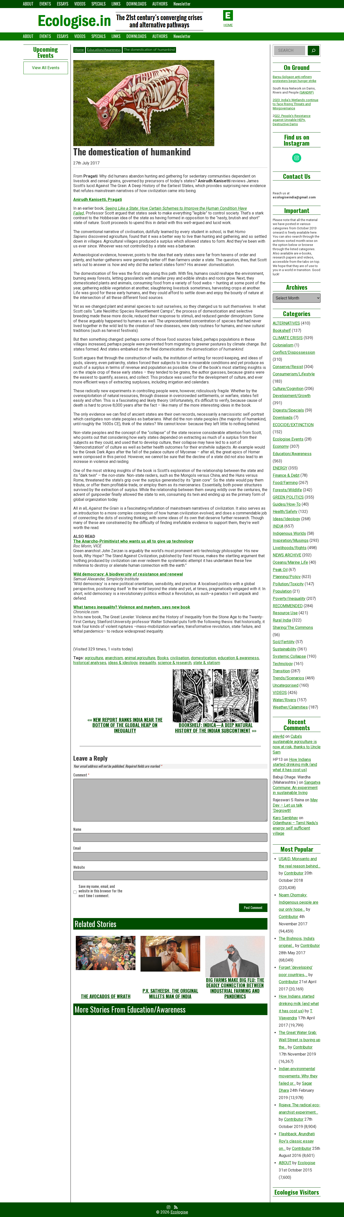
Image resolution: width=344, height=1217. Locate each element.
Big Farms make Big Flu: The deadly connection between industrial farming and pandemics (235, 988)
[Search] (313, 50)
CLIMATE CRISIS (288, 337)
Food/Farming (285, 482)
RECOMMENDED (288, 605)
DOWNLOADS (136, 4)
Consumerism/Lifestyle (294, 374)
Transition (281, 671)
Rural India (282, 620)
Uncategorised (285, 685)
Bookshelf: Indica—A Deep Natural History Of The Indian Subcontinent (214, 728)
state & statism (206, 662)
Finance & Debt (286, 475)
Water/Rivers (284, 700)
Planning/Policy (287, 576)
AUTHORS (159, 4)
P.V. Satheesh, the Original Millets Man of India (170, 993)
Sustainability (284, 649)
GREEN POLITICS (288, 497)
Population (282, 591)
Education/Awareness (104, 50)
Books (162, 658)
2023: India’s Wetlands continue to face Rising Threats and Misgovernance (295, 104)
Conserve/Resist (288, 366)
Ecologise (306, 1162)
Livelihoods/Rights (289, 547)
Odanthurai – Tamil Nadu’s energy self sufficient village (295, 828)
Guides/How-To (287, 504)
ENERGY (280, 468)
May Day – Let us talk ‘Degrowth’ (295, 805)
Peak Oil (280, 569)
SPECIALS (98, 4)
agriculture (94, 658)
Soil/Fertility (284, 641)
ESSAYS (62, 4)
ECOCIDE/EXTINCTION (293, 424)
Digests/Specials (288, 410)
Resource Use (285, 613)
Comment (81, 775)
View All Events (45, 67)
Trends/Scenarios (288, 678)
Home (79, 50)
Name (77, 829)
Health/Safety (285, 511)
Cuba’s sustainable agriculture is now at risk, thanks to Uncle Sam (297, 744)
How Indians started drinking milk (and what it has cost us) (295, 764)
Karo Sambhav (285, 817)
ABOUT (28, 4)
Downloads (283, 417)
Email (77, 848)
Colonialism (283, 345)
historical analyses (89, 662)
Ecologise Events (288, 439)
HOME (228, 25)
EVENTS (45, 4)
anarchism (114, 658)
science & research (174, 662)
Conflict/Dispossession (294, 352)
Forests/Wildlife (287, 490)
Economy (281, 446)
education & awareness (238, 658)
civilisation (179, 658)
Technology (283, 663)
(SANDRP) (306, 92)
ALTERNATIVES (286, 323)
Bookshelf (282, 330)
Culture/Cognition (288, 388)
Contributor (293, 873)
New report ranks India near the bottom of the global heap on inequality (127, 725)
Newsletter (182, 4)
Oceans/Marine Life (290, 562)
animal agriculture (140, 658)
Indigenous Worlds (289, 533)
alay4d (278, 736)
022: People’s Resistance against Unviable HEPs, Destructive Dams (292, 120)
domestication (203, 658)
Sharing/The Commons (293, 627)
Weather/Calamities (290, 707)
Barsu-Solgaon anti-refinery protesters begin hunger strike (294, 79)
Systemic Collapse (289, 656)
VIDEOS (79, 4)
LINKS (116, 4)
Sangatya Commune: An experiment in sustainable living (296, 787)
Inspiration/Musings (290, 540)
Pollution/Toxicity (288, 584)
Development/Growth (292, 395)
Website (79, 867)
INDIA (278, 526)
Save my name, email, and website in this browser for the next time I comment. (100, 891)
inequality (147, 662)
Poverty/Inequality (289, 598)
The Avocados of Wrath (105, 996)
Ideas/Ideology (286, 518)
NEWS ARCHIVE (287, 555)
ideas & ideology (122, 662)
